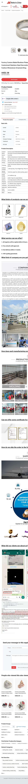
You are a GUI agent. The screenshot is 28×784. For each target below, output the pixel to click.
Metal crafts (4, 734)
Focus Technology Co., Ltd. (18, 778)
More (2, 773)
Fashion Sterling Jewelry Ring (9, 770)
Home (2, 10)
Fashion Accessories (16, 10)
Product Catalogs (22, 726)
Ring (22, 10)
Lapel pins (17, 729)
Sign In (3, 113)
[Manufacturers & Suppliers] (14, 2)
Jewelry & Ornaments (19, 734)
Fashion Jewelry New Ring (8, 767)
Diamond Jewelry (19, 749)
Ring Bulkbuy (21, 770)
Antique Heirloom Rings (22, 753)
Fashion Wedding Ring (22, 767)
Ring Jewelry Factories (8, 760)
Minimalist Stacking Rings (8, 753)
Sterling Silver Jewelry (7, 749)
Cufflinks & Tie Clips (5, 732)
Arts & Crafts (7, 10)
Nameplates (4, 729)
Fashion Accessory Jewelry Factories (11, 763)
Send (14, 667)
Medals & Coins (18, 732)
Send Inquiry (14, 79)
